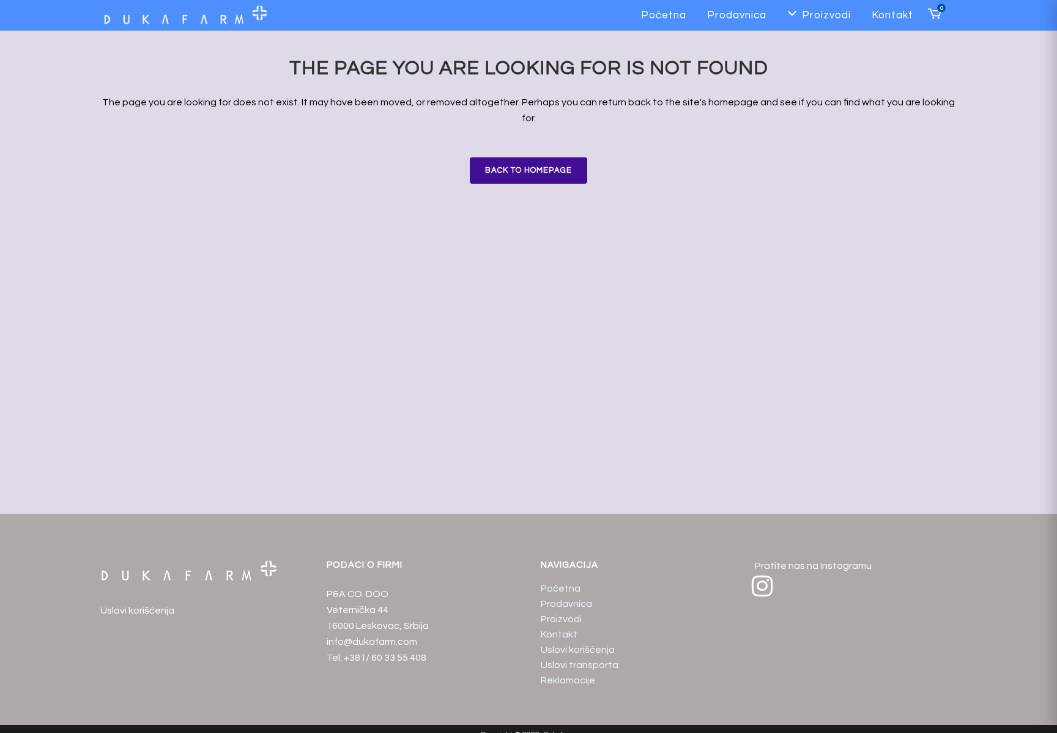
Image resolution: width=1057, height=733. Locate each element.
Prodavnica (566, 603)
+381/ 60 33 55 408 (385, 658)
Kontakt (559, 634)
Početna (560, 588)
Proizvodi (561, 619)
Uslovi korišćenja (137, 610)
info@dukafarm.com (372, 642)
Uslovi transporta (579, 665)
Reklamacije (568, 680)
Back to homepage (528, 170)
